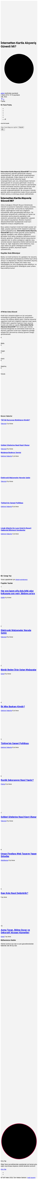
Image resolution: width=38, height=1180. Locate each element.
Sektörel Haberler (6, 456)
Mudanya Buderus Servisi (11, 453)
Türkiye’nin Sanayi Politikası (12, 503)
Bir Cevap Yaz (6, 576)
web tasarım (31, 1178)
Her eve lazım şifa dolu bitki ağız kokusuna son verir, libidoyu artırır (18, 592)
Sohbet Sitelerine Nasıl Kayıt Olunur (15, 445)
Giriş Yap (3, 1169)
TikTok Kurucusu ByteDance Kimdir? (15, 420)
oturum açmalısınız (21, 579)
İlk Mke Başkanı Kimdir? (13, 706)
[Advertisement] (19, 20)
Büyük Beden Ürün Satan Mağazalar (18, 669)
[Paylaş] (5, 119)
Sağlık (3, 597)
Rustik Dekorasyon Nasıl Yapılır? (17, 780)
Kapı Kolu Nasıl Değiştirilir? (14, 893)
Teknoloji (3, 424)
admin (3, 93)
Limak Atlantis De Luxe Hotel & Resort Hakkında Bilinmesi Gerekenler (16, 529)
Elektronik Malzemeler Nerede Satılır (15, 478)
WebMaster (4, 860)
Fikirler (3, 784)
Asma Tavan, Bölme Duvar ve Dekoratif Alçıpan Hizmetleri (15, 931)
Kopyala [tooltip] (21, 127)
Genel (2, 674)
